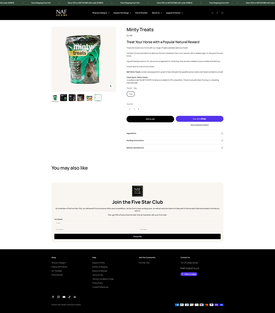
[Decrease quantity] (130, 109)
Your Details (58, 219)
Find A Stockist (141, 13)
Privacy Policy (97, 283)
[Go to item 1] (55, 98)
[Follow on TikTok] (69, 296)
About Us (156, 13)
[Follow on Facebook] (53, 296)
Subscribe (137, 236)
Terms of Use (97, 275)
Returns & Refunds (99, 271)
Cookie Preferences (100, 287)
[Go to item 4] (80, 98)
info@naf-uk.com (192, 268)
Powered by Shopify (74, 305)
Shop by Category (99, 13)
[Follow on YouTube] (64, 296)
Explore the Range (121, 13)
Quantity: (130, 104)
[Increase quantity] (138, 109)
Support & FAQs (98, 263)
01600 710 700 (192, 263)
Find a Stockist (57, 275)
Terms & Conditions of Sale (103, 279)
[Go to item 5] (89, 98)
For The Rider (57, 271)
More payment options (200, 125)
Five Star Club (144, 263)
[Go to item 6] (98, 98)
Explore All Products (59, 267)
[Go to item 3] (72, 98)
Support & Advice (173, 13)
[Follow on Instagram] (58, 296)
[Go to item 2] (63, 98)
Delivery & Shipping (99, 267)
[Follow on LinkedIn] (74, 296)
